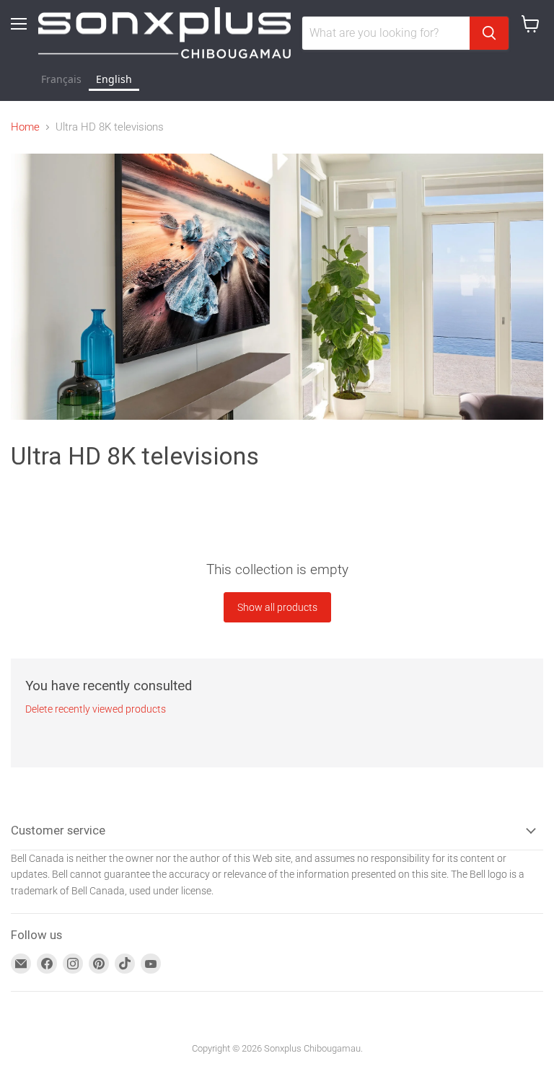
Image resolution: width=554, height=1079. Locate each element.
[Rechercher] (489, 33)
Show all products (277, 607)
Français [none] (61, 79)
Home (25, 127)
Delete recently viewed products (95, 709)
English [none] (114, 79)
